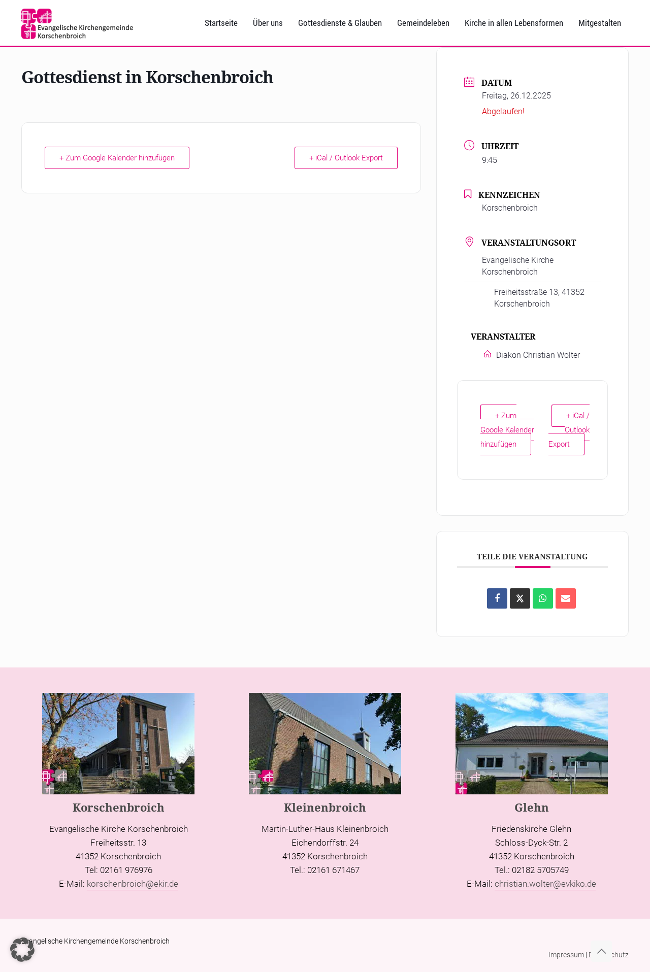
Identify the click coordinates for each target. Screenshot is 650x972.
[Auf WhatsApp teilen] (543, 598)
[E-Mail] (566, 598)
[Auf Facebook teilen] (497, 598)
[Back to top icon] (601, 951)
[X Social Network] (520, 598)
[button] (22, 949)
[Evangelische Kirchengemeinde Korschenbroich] (77, 23)
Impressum (566, 955)
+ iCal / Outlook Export (346, 157)
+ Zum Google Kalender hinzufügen (117, 157)
